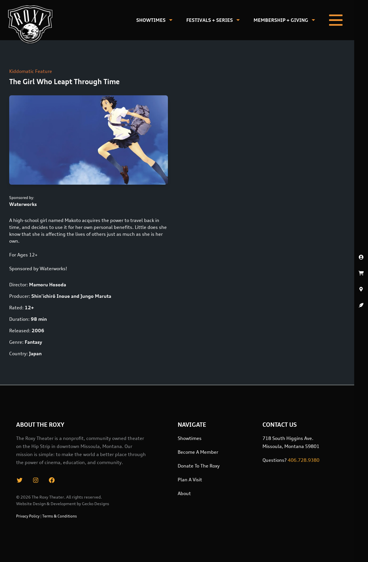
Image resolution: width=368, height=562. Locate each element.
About (184, 493)
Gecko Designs (95, 503)
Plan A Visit (190, 479)
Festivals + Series (209, 20)
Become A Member (198, 452)
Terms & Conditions (59, 516)
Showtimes (151, 20)
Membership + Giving (281, 20)
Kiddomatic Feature (30, 71)
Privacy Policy (27, 516)
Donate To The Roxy (199, 466)
